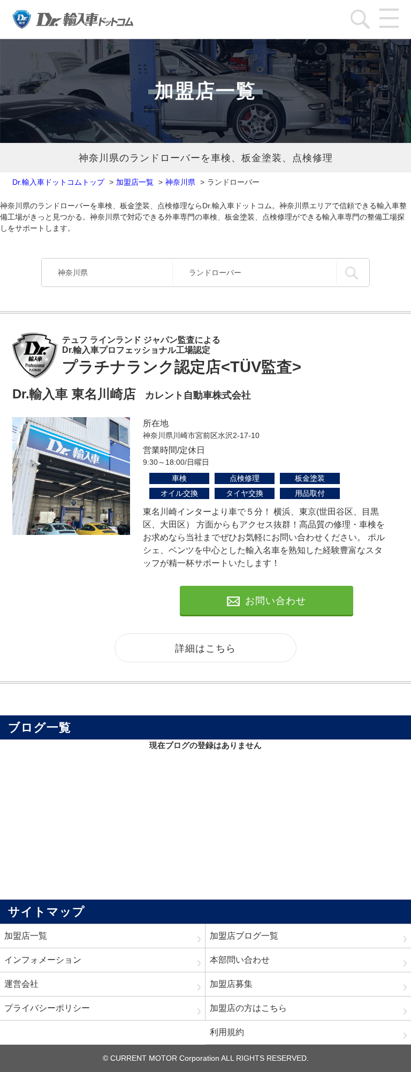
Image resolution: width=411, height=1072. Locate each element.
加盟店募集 (231, 983)
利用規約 (227, 1032)
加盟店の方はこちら (248, 1008)
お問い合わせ (275, 600)
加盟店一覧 (25, 935)
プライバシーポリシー (47, 1008)
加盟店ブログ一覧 (244, 935)
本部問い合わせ (240, 959)
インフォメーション (42, 959)
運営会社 (21, 983)
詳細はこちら (205, 648)
